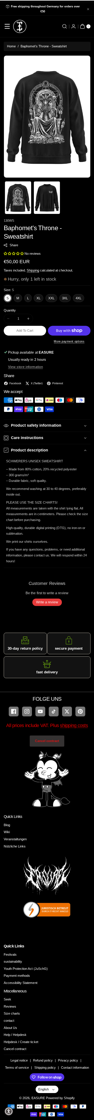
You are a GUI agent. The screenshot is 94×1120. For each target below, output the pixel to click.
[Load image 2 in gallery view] (47, 197)
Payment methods (17, 975)
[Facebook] (14, 711)
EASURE (38, 1098)
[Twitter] (67, 711)
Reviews (10, 1006)
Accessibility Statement (20, 983)
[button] (7, 26)
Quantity (10, 310)
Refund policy (43, 1060)
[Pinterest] (80, 711)
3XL (65, 298)
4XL (78, 298)
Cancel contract (47, 741)
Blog (7, 825)
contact (9, 1020)
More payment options (69, 341)
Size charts (12, 1013)
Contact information (75, 1067)
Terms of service (17, 1067)
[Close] (88, 9)
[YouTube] (40, 711)
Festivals (10, 954)
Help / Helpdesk (15, 1035)
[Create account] (73, 26)
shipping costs (74, 725)
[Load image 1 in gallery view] (18, 197)
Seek (7, 999)
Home (11, 46)
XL (38, 298)
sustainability (13, 961)
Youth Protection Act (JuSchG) (26, 968)
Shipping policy (45, 1067)
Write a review (47, 602)
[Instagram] (27, 711)
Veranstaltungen (15, 839)
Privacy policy (68, 1060)
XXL (51, 298)
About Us (10, 1028)
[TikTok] (54, 711)
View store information (25, 367)
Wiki (7, 832)
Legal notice (19, 1060)
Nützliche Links (15, 846)
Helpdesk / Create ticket (21, 1042)
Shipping (33, 270)
